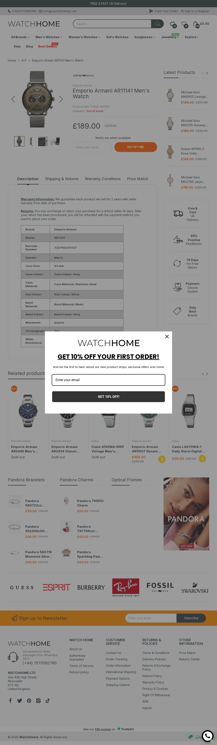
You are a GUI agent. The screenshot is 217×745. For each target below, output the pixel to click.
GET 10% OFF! (108, 397)
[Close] (167, 336)
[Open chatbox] (208, 736)
